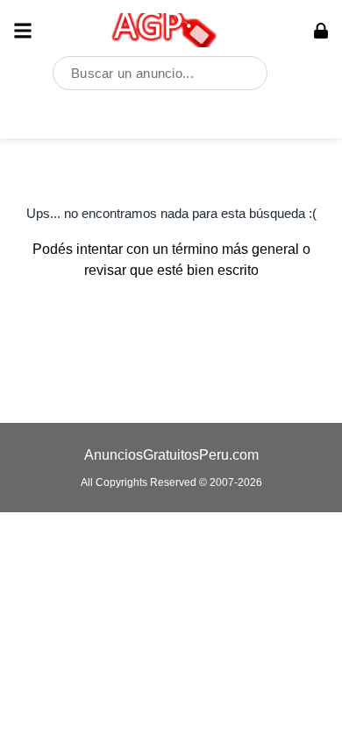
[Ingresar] (321, 31)
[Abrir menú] (22, 30)
